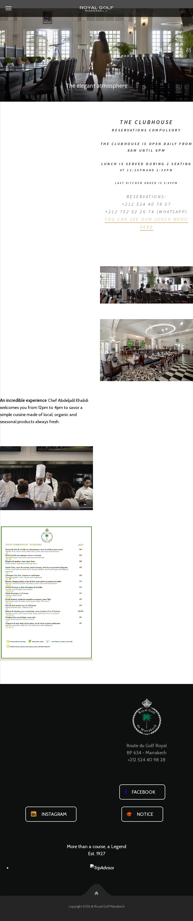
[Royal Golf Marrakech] (96, 8)
